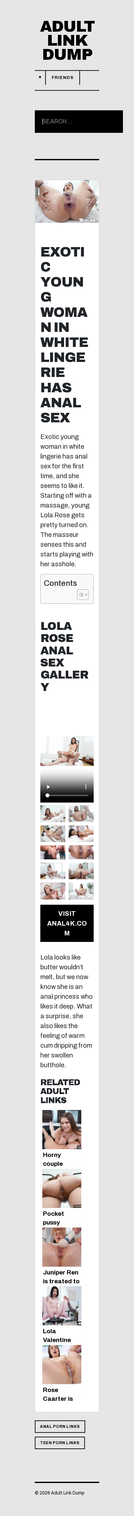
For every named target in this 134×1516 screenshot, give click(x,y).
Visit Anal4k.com (67, 923)
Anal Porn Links (60, 1426)
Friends (63, 77)
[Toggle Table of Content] (79, 594)
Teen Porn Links (60, 1443)
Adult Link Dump (67, 40)
